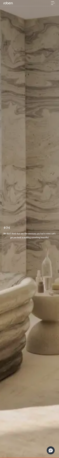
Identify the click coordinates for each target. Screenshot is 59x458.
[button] (51, 450)
